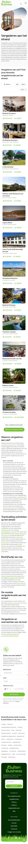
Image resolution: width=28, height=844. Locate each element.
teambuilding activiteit (10, 508)
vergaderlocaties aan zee (8, 445)
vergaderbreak (20, 497)
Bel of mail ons (21, 583)
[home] (6, 3)
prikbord (14, 610)
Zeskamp (12, 578)
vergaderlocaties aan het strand (16, 603)
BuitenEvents (5, 542)
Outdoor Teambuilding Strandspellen (12, 576)
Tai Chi (17, 537)
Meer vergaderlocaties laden (14, 425)
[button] (25, 3)
